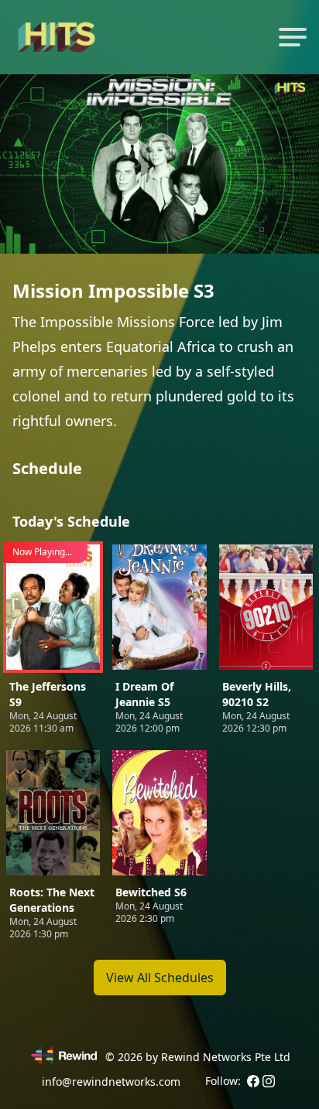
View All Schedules (160, 977)
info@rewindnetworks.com (111, 1081)
